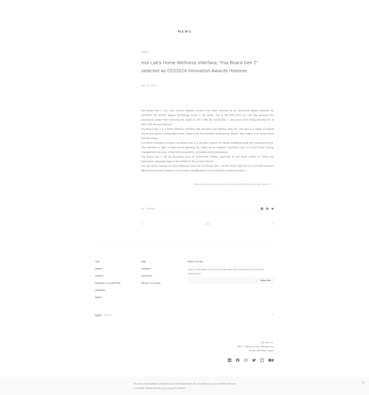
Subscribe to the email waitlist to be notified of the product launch (232, 184)
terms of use (167, 388)
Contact (151, 209)
